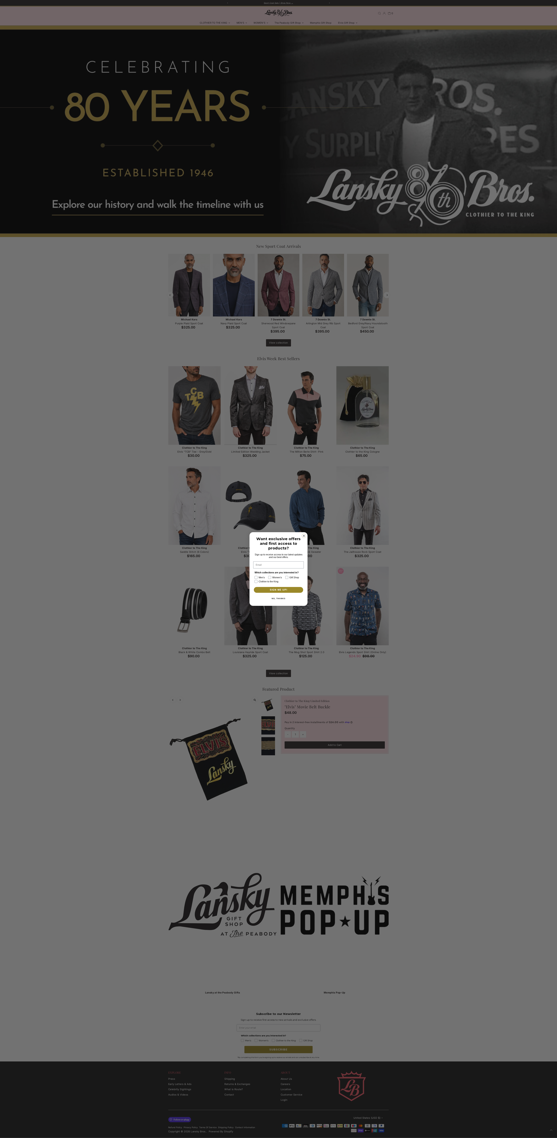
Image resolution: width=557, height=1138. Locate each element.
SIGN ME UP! (278, 590)
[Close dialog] (304, 536)
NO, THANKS (278, 599)
